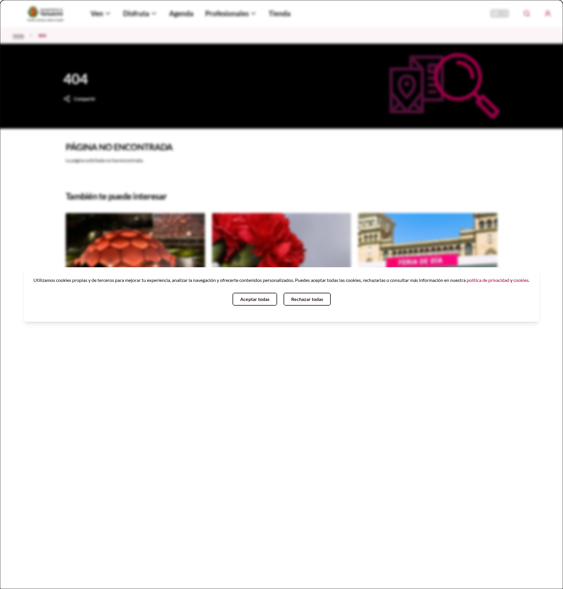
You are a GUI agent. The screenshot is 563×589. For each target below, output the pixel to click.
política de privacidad (488, 280)
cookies (521, 280)
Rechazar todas (307, 299)
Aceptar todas (254, 299)
